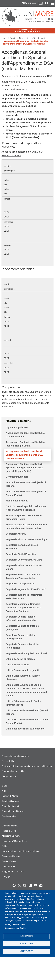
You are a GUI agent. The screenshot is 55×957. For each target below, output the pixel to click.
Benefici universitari (17, 477)
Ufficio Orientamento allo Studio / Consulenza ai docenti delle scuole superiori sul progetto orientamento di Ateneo (26, 690)
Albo (4, 791)
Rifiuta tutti (26, 944)
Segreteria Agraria (16, 534)
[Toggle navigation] (52, 3)
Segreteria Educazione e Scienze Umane (24, 567)
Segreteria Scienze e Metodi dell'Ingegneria (21, 637)
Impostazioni (26, 936)
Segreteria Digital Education (21, 554)
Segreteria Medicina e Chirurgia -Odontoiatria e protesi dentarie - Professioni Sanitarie (24, 607)
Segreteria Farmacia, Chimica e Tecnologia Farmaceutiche (23, 576)
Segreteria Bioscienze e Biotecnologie (26, 539)
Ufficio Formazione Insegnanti (22, 670)
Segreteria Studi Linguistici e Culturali (26, 653)
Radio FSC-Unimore (41, 885)
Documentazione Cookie (15, 928)
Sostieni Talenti (9, 861)
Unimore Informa (10, 826)
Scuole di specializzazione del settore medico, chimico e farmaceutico (26, 526)
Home (4, 38)
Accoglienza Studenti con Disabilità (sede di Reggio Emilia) (25, 444)
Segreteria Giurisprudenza (20, 583)
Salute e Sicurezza (11, 801)
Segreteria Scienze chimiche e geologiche (22, 628)
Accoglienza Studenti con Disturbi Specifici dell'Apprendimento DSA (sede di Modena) (24, 455)
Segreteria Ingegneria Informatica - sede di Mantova (25, 597)
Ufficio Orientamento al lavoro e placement (23, 678)
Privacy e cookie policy (15, 925)
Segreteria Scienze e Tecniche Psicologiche (22, 646)
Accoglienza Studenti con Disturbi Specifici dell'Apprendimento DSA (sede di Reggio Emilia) (24, 467)
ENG (24, 3)
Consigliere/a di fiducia (13, 811)
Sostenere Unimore (11, 856)
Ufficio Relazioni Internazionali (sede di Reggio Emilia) (27, 721)
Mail (40, 3)
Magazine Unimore (11, 836)
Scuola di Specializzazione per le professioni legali (24, 517)
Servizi (13, 38)
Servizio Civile (9, 816)
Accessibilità (8, 761)
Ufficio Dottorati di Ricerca (20, 659)
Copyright (6, 877)
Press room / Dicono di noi (14, 841)
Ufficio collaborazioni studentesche (25, 728)
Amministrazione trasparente (15, 756)
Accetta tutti (26, 951)
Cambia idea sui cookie (13, 771)
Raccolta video (9, 831)
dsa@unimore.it (18, 89)
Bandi (5, 786)
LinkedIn (30, 885)
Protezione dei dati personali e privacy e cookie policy (27, 766)
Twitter (19, 885)
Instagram (24, 885)
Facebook (14, 885)
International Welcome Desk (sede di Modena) (26, 484)
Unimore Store (9, 866)
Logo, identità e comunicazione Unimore (21, 851)
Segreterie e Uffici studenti (32, 38)
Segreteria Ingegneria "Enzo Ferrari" (26, 589)
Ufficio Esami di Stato (17, 664)
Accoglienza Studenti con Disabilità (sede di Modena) (25, 435)
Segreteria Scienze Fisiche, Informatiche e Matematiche (21, 618)
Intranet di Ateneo (10, 796)
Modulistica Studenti (17, 500)
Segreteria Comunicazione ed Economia (22, 547)
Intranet (32, 3)
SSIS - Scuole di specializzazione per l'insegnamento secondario (26, 508)
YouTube (35, 885)
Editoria (5, 846)
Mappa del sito (9, 776)
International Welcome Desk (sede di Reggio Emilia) (26, 493)
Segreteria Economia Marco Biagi (24, 559)
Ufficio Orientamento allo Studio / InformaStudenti (24, 703)
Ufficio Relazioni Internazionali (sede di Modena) (27, 712)
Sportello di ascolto (11, 806)
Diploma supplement (17, 427)
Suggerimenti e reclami (13, 871)
